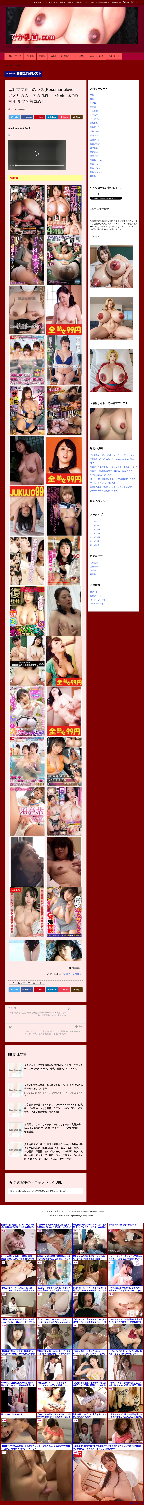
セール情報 (90, 2)
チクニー (94, 103)
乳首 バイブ (95, 168)
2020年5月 (95, 533)
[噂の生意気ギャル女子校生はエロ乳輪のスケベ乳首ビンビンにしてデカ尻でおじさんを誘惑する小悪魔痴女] (64, 510)
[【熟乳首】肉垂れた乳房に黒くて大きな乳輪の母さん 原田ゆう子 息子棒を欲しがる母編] (27, 510)
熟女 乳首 (94, 156)
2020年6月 (95, 529)
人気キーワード (42, 2)
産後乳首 (94, 123)
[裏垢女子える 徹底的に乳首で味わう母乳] (27, 310)
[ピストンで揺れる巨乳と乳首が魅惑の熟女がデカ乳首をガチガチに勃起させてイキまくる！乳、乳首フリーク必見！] (64, 861)
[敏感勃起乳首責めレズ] (27, 561)
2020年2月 (95, 541)
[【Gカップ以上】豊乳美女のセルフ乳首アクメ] (27, 661)
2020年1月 (95, 545)
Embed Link (116, 2)
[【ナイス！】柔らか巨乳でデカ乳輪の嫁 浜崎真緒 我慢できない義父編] (64, 460)
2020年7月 (95, 525)
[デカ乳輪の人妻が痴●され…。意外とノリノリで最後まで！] (27, 861)
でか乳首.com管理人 (71, 974)
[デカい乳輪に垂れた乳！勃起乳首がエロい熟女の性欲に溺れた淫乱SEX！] (27, 460)
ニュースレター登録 (99, 208)
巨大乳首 (94, 111)
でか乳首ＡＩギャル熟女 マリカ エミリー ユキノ (112, 455)
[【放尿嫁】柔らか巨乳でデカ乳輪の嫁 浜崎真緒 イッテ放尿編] (64, 661)
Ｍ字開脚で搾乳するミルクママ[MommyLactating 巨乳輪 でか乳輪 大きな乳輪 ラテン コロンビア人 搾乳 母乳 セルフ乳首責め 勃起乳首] (54, 1108)
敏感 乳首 (94, 135)
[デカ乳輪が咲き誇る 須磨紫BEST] (27, 811)
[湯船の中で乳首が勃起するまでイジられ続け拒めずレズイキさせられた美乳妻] (27, 761)
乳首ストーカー (97, 160)
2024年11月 (95, 521)
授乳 (92, 99)
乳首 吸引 (95, 131)
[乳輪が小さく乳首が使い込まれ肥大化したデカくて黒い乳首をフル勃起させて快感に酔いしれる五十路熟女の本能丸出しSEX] (64, 611)
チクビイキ (95, 119)
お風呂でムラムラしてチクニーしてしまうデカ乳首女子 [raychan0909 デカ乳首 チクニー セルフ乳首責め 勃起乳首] (53, 1128)
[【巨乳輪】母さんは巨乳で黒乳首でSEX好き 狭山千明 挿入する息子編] (64, 310)
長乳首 (70, 2)
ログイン (94, 592)
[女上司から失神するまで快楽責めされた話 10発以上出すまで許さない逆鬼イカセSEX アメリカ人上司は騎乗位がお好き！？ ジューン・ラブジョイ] (27, 260)
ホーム (11, 65)
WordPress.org (97, 603)
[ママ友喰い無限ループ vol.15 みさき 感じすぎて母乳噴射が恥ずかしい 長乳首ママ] (64, 561)
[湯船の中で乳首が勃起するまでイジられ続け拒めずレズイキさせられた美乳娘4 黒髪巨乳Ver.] (27, 360)
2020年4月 (95, 537)
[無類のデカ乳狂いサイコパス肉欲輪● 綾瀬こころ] (27, 410)
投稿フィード (96, 595)
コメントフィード (98, 599)
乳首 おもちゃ (96, 172)
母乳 (92, 94)
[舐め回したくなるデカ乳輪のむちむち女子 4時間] (64, 209)
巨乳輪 (62, 2)
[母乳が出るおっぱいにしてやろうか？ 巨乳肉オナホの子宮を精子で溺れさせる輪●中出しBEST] (64, 410)
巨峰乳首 (94, 147)
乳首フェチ (95, 143)
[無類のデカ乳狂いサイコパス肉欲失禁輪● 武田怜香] (64, 260)
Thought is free (87, 1216)
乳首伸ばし (95, 139)
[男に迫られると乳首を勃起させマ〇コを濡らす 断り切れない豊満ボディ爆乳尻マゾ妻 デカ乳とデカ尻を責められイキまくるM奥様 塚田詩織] (64, 811)
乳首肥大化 (95, 127)
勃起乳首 (94, 152)
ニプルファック (97, 115)
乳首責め (79, 2)
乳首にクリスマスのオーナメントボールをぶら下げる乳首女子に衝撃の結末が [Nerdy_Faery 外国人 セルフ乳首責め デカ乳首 (113, 471)
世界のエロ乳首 (103, 2)
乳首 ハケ (94, 164)
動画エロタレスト (136, 1503)
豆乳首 (93, 107)
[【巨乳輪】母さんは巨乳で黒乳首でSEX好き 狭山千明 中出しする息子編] (64, 711)
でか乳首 (54, 2)
